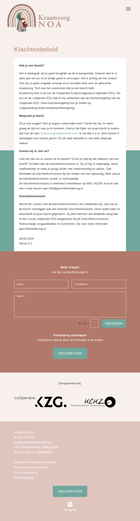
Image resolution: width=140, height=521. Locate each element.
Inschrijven (70, 353)
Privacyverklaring (25, 472)
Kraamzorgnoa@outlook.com (59, 133)
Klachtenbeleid (23, 477)
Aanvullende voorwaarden (31, 467)
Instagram (70, 509)
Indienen (114, 323)
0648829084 (50, 447)
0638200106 (44, 452)
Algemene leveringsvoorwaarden (35, 462)
